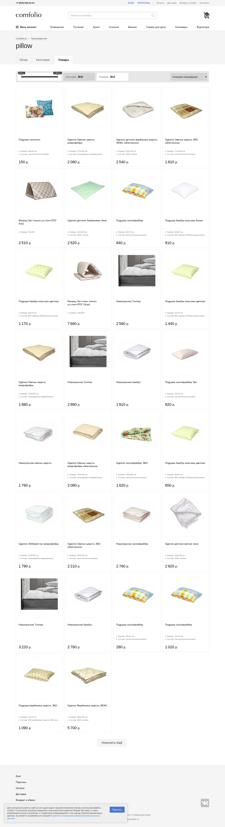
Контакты (204, 3)
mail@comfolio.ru (130, 819)
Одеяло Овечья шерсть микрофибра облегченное (83, 465)
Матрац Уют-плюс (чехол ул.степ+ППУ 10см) (82, 303)
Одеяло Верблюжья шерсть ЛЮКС (87, 705)
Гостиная (78, 27)
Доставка (171, 3)
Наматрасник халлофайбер (132, 543)
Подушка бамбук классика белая (184, 220)
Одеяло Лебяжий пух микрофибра (39, 543)
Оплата (160, 3)
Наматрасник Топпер (128, 301)
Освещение (57, 27)
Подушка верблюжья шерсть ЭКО (38, 705)
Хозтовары (181, 27)
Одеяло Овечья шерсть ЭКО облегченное (181, 141)
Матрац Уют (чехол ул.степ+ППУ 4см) (37, 222)
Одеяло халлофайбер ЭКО (132, 463)
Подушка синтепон (29, 139)
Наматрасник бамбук (128, 382)
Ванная (132, 27)
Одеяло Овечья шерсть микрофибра (81, 141)
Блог (131, 3)
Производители (39, 38)
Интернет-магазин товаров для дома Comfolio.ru (28, 14)
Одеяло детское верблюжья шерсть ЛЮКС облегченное (136, 141)
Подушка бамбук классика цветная (39, 301)
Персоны (144, 3)
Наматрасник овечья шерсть (35, 463)
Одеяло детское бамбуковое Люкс (87, 220)
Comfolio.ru (21, 38)
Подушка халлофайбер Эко (181, 382)
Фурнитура (203, 27)
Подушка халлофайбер (129, 220)
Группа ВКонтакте (205, 803)
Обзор (24, 59)
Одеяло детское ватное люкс (182, 543)
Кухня (96, 27)
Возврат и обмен (188, 3)
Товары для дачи (156, 27)
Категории (43, 59)
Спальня (114, 27)
